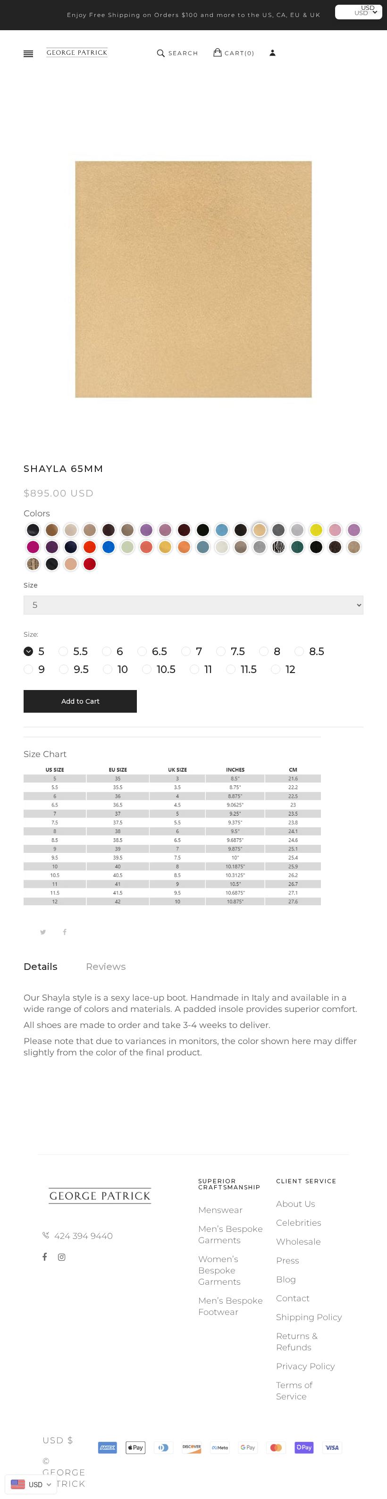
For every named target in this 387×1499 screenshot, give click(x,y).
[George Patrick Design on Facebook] (46, 1257)
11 (207, 669)
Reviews (106, 966)
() (240, 53)
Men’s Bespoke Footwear (230, 1306)
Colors (37, 513)
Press (287, 1260)
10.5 (165, 669)
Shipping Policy (309, 1317)
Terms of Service (294, 1391)
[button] (33, 530)
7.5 (236, 651)
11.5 (247, 669)
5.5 (79, 651)
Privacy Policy (305, 1366)
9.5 (80, 669)
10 (121, 669)
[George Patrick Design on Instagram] (61, 1257)
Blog (286, 1279)
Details (41, 966)
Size (31, 585)
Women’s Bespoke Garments (219, 1270)
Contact (293, 1298)
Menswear (220, 1210)
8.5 (315, 651)
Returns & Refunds (297, 1342)
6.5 (158, 651)
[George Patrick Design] (77, 53)
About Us (295, 1204)
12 (289, 669)
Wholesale (298, 1242)
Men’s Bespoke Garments (230, 1235)
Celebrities (298, 1223)
